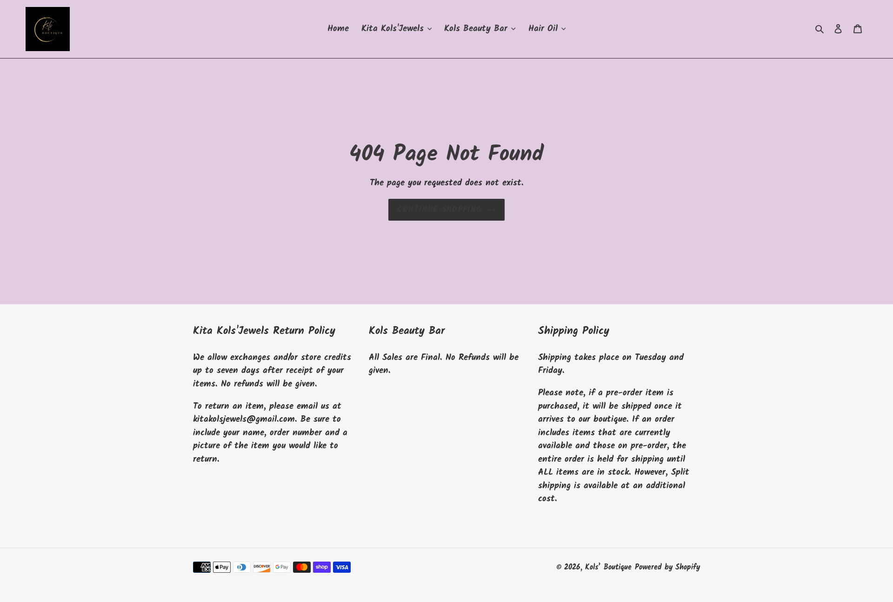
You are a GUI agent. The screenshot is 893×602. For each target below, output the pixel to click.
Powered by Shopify (667, 567)
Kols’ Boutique (608, 567)
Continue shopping (439, 209)
